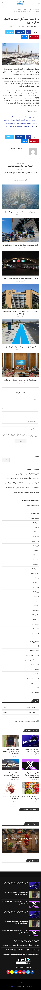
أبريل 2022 (36, 629)
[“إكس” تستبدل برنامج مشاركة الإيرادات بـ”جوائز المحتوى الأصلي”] (30, 764)
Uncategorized (34, 651)
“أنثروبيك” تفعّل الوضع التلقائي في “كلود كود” (27, 474)
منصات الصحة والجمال (32, 678)
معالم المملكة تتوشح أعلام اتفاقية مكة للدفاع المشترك (20, 278)
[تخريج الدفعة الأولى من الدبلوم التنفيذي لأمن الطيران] (20, 365)
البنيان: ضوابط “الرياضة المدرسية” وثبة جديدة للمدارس (20, 123)
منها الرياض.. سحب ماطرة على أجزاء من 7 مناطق (20, 212)
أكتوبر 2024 (36, 619)
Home (20, 982)
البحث (37, 456)
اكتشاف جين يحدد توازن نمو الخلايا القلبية (10, 798)
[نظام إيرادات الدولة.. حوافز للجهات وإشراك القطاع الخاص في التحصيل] (20, 296)
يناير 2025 (36, 606)
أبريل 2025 (36, 592)
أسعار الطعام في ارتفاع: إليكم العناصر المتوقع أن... (20, 839)
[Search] (2, 3)
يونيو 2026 (36, 527)
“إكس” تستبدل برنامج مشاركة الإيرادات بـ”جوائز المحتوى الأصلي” (21, 483)
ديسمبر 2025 (35, 555)
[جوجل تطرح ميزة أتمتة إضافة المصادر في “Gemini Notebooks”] (10, 741)
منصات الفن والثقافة (33, 683)
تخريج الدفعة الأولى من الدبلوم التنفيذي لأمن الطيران (20, 380)
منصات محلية (22, 10)
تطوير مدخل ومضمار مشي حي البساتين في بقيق (20, 347)
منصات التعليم (35, 664)
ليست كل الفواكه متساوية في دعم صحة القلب (26, 492)
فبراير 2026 (36, 546)
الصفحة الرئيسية (34, 10)
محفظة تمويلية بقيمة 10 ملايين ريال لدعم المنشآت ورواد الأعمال (21, 488)
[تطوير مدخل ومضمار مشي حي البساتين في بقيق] (20, 331)
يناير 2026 (36, 550)
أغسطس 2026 (35, 518)
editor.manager (32, 27)
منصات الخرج (35, 669)
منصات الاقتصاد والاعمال (32, 655)
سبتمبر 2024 (35, 624)
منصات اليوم (12, 987)
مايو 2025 (36, 587)
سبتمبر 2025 (35, 569)
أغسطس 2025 (35, 573)
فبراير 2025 (36, 601)
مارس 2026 (35, 541)
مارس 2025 (35, 596)
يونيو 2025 (36, 582)
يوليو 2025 (36, 578)
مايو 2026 (36, 532)
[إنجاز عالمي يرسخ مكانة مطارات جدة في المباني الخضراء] (20, 230)
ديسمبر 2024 (35, 610)
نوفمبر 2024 (35, 615)
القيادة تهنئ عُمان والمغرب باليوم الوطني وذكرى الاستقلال (19, 120)
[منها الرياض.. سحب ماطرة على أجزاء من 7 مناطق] (20, 197)
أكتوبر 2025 (36, 564)
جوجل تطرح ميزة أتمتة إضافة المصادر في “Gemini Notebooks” (21, 478)
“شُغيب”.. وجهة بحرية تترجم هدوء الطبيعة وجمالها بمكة (20, 126)
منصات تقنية (35, 687)
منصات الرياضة (35, 674)
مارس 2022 (35, 633)
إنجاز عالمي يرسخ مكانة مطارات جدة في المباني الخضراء (20, 245)
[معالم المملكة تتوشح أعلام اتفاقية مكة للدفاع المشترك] (20, 263)
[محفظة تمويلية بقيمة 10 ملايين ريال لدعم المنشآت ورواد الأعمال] (10, 764)
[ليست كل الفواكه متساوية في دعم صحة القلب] (30, 788)
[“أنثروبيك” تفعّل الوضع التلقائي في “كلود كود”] (30, 741)
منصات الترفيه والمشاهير (32, 660)
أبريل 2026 (36, 536)
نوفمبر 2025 (35, 559)
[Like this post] (27, 32)
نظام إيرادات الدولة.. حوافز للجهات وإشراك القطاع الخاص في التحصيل (20, 312)
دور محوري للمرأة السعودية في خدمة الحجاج (23, 117)
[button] (4, 840)
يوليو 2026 (36, 523)
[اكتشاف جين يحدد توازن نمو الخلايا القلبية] (10, 788)
